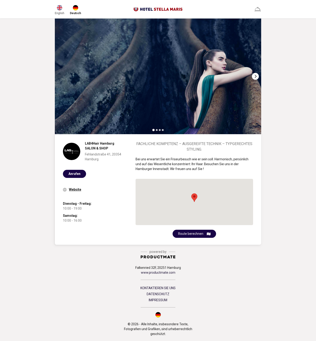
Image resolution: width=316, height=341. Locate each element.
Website (75, 189)
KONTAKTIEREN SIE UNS (158, 288)
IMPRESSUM (158, 300)
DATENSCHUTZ (158, 294)
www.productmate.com (158, 272)
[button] (158, 314)
